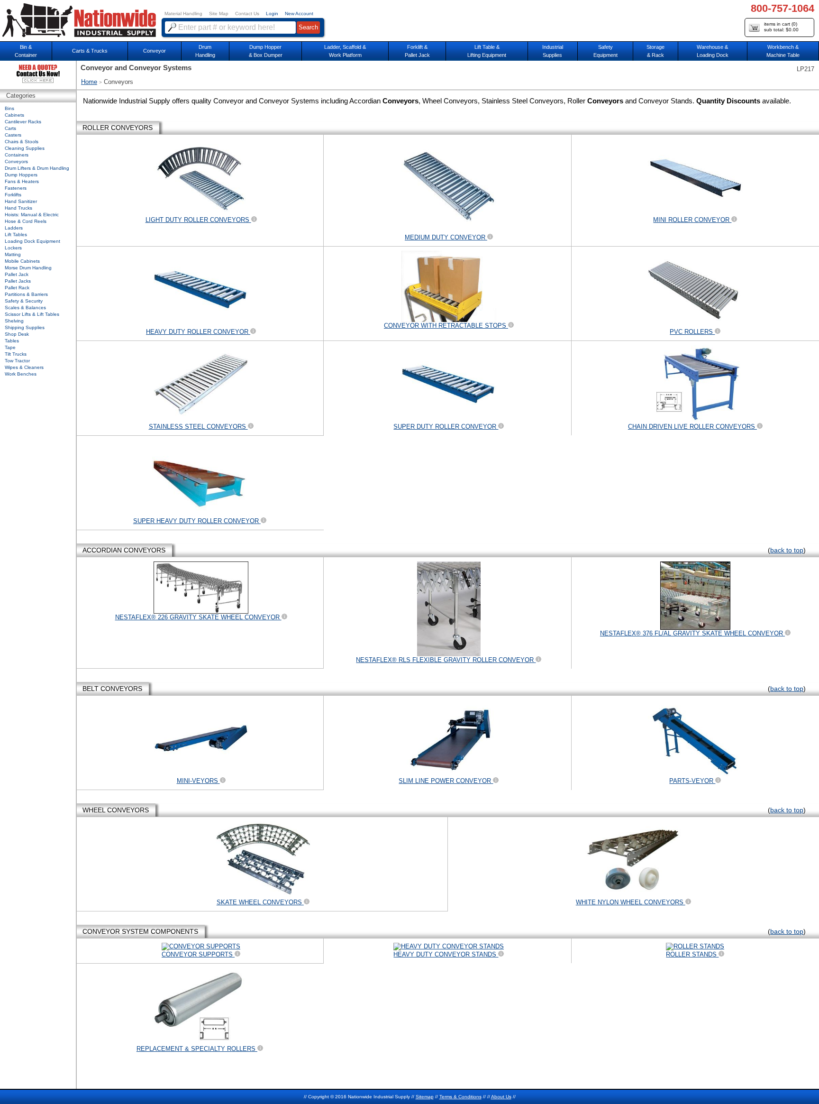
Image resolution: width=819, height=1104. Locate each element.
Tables (12, 340)
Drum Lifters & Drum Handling (37, 168)
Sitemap (425, 1096)
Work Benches (20, 374)
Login (272, 13)
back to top (786, 550)
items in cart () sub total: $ (781, 26)
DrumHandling (205, 51)
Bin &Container (26, 51)
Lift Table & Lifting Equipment (486, 51)
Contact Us (247, 13)
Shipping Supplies (25, 327)
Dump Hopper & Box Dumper (265, 51)
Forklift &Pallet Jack (417, 51)
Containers (16, 154)
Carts (10, 128)
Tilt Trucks (16, 354)
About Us (501, 1096)
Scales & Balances (25, 307)
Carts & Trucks (90, 51)
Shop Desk (17, 334)
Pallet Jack (16, 274)
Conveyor (154, 51)
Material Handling (183, 13)
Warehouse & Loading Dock (712, 51)
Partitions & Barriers (26, 294)
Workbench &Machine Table (783, 51)
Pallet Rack (17, 287)
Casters (13, 135)
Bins (9, 108)
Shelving (14, 320)
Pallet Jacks (18, 281)
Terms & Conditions (460, 1096)
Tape (10, 347)
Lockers (13, 247)
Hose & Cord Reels (25, 221)
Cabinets (14, 115)
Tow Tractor (17, 360)
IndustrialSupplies (552, 51)
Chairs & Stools (21, 141)
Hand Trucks (18, 208)
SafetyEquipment (605, 51)
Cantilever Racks (23, 121)
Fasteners (16, 188)
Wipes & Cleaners (24, 367)
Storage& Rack (655, 51)
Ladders (14, 227)
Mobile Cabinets (22, 261)
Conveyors (16, 161)
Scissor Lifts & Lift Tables (32, 314)
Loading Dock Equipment (32, 241)
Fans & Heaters (22, 181)
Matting (13, 254)
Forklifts (13, 194)
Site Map (218, 13)
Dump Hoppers (21, 174)
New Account (299, 13)
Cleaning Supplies (25, 148)
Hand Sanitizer (21, 201)
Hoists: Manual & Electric (32, 214)
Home (89, 81)
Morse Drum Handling (28, 267)
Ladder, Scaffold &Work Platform (345, 51)
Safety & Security (24, 301)
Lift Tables (16, 234)
